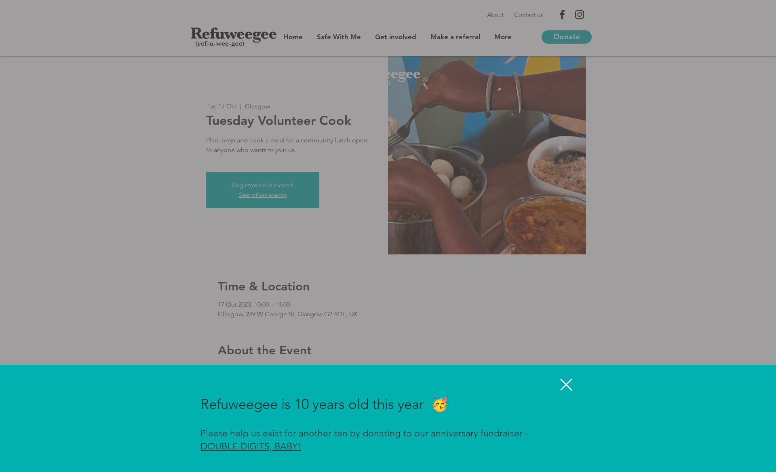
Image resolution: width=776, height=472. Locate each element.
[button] (566, 385)
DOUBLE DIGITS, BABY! (250, 446)
